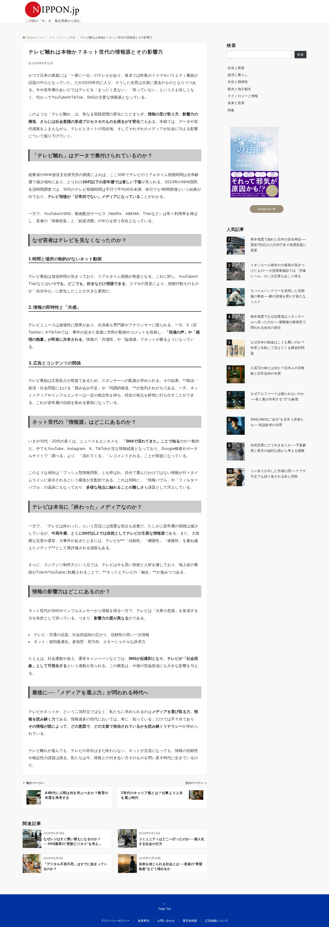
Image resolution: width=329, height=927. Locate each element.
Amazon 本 (266, 209)
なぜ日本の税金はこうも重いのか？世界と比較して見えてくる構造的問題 (277, 347)
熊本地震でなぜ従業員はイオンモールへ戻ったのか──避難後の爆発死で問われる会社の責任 (278, 321)
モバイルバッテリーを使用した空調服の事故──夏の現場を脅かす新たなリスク (278, 296)
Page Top (164, 908)
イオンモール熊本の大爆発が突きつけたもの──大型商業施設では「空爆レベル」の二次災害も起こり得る (278, 270)
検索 (231, 45)
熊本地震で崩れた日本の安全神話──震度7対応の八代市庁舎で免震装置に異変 (278, 244)
